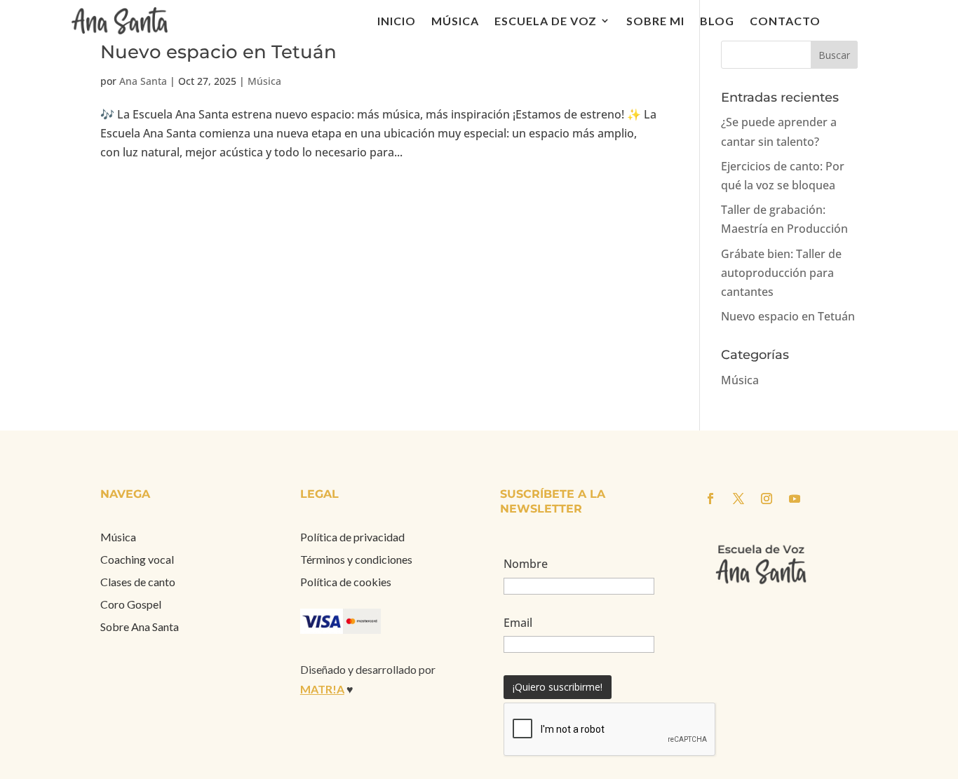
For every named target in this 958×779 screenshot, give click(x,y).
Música (455, 20)
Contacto (785, 20)
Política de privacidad (352, 536)
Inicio (396, 20)
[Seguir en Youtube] (794, 498)
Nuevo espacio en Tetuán (218, 52)
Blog (717, 20)
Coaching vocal (137, 559)
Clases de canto (137, 581)
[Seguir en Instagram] (766, 498)
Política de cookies (345, 581)
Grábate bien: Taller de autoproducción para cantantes (781, 272)
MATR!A (322, 689)
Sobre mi (655, 20)
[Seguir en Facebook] (710, 498)
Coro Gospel (130, 604)
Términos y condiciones (356, 559)
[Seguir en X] (738, 498)
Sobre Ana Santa (139, 626)
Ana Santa (143, 81)
